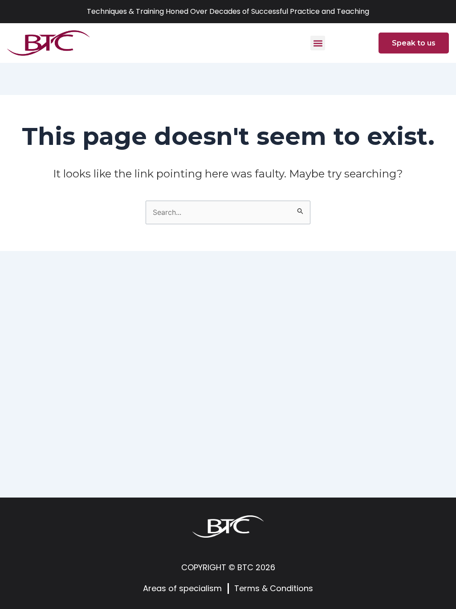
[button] (317, 43)
